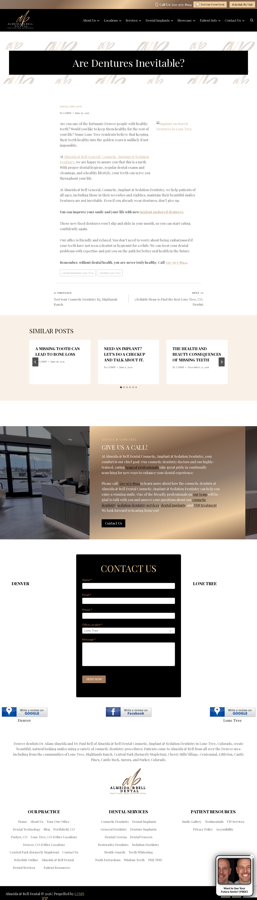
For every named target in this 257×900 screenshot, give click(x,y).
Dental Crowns (116, 837)
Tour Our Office (57, 821)
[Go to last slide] (35, 361)
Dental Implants (71, 106)
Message (89, 639)
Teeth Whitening (140, 852)
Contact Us (70, 852)
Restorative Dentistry (113, 845)
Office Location (92, 624)
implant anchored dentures (161, 212)
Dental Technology (26, 829)
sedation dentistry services (138, 505)
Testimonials (214, 821)
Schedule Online (26, 860)
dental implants (173, 505)
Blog (47, 829)
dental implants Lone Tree (78, 272)
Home (22, 821)
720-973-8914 (176, 262)
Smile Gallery (192, 821)
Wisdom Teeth (134, 860)
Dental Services (24, 867)
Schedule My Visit (242, 4)
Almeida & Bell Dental (57, 860)
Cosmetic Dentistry (115, 821)
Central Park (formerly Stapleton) (34, 852)
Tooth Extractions (108, 860)
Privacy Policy (203, 829)
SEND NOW (94, 679)
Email (86, 594)
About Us (36, 821)
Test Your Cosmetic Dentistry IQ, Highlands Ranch (85, 298)
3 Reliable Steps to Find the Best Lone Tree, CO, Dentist (168, 298)
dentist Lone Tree (110, 272)
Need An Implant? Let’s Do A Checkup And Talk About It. (124, 354)
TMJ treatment (205, 505)
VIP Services (235, 821)
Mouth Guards (114, 852)
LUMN (67, 113)
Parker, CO (19, 837)
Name (87, 580)
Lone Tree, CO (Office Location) (54, 837)
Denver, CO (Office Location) (44, 845)
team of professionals (142, 467)
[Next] (222, 361)
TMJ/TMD (155, 860)
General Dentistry (114, 829)
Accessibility (224, 829)
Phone (87, 609)
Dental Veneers (141, 837)
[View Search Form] (251, 20)
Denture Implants (143, 829)
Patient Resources (57, 867)
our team (200, 494)
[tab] (121, 387)
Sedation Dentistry (145, 845)
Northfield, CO (64, 829)
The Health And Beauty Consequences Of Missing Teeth (197, 354)
